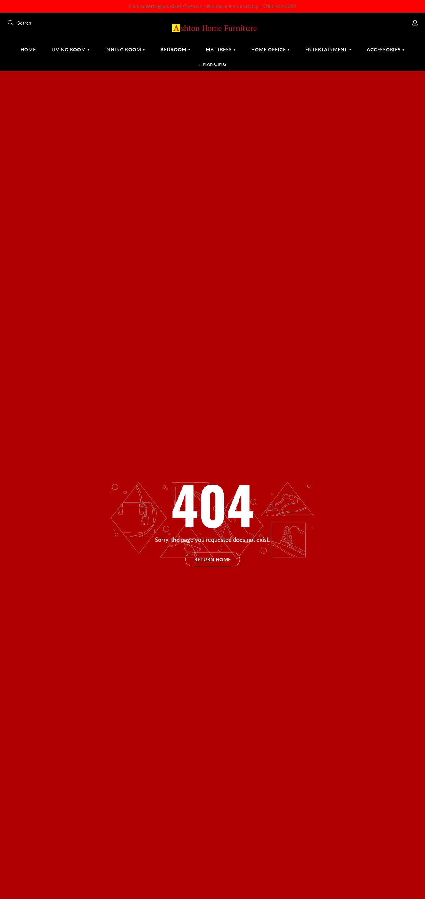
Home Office (269, 49)
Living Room (69, 49)
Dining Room (124, 49)
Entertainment (327, 49)
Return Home (212, 559)
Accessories (384, 49)
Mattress (219, 49)
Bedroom (174, 49)
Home (28, 49)
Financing (212, 64)
